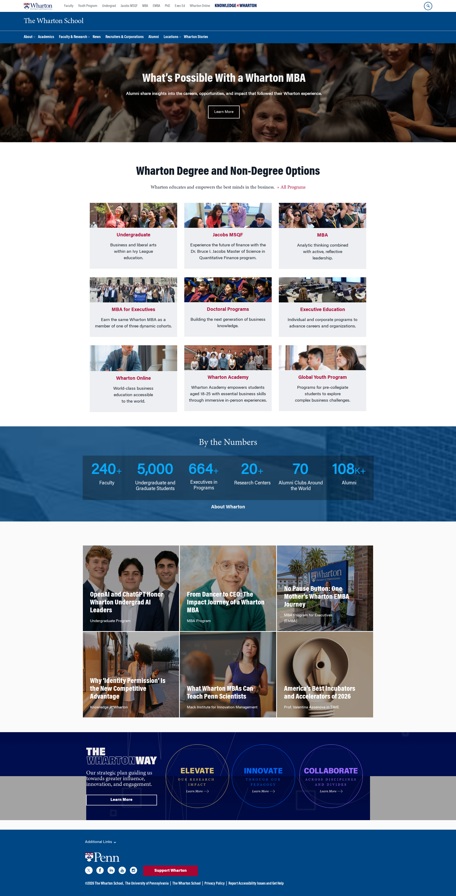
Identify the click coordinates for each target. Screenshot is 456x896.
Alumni (153, 37)
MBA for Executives (133, 309)
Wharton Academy (228, 377)
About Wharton (228, 507)
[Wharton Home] (38, 6)
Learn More (223, 112)
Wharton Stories (196, 37)
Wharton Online (200, 6)
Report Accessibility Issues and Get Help (256, 884)
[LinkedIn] (111, 871)
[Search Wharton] (428, 6)
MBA (145, 6)
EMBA (156, 6)
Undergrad (109, 6)
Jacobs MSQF (129, 6)
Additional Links (99, 842)
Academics (46, 37)
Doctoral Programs (228, 309)
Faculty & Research (73, 37)
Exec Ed (180, 6)
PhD (167, 6)
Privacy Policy (214, 884)
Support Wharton (170, 871)
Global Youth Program (322, 377)
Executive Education (322, 309)
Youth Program (87, 6)
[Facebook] (100, 871)
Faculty (68, 6)
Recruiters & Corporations (124, 37)
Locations (171, 37)
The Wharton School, (109, 884)
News (97, 37)
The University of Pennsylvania (147, 884)
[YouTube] (122, 871)
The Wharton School (186, 884)
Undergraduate (133, 235)
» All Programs (291, 187)
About (28, 37)
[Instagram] (133, 871)
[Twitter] (89, 871)
